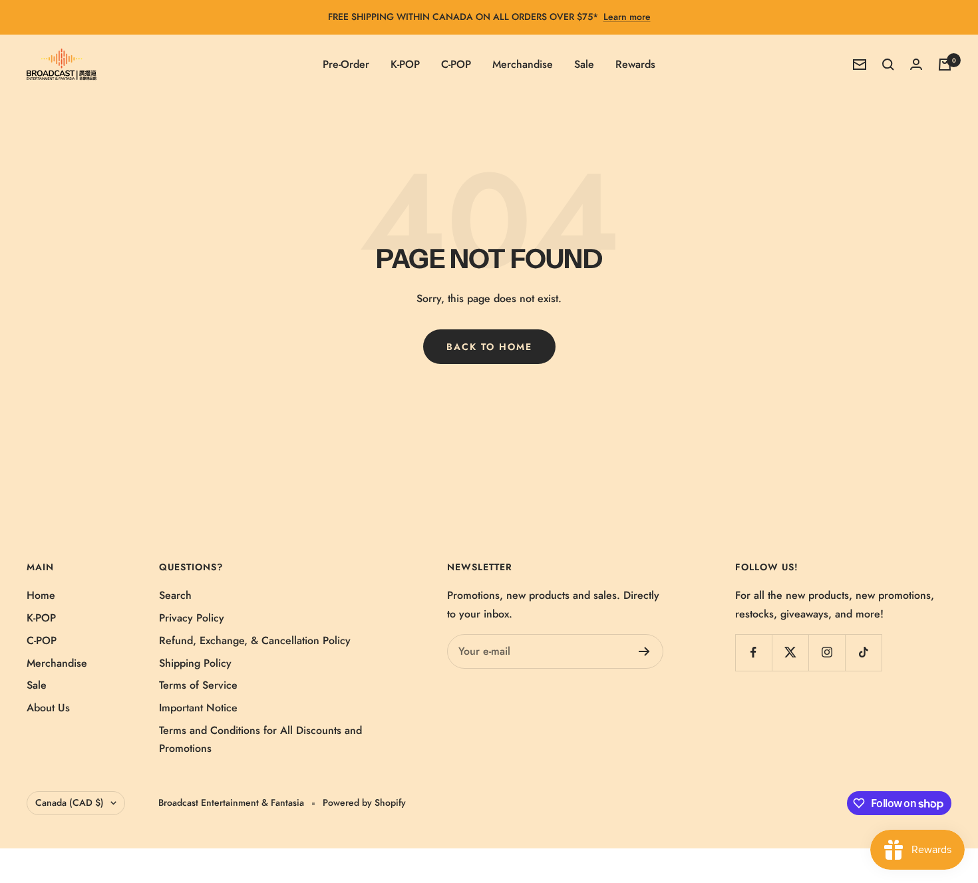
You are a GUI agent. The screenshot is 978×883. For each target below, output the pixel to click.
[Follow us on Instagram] (826, 652)
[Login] (916, 64)
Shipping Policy (195, 663)
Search (175, 595)
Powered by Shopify (364, 802)
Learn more (627, 16)
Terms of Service (198, 685)
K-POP (405, 64)
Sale (584, 64)
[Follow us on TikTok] (863, 652)
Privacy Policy (191, 617)
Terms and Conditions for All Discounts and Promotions (260, 740)
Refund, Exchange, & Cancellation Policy (255, 640)
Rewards (635, 64)
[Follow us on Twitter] (790, 652)
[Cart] (944, 65)
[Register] (644, 651)
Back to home (489, 346)
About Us (48, 707)
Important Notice (198, 707)
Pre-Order (346, 64)
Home (41, 595)
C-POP (456, 64)
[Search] (888, 65)
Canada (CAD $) (69, 802)
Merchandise (522, 64)
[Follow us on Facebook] (753, 652)
